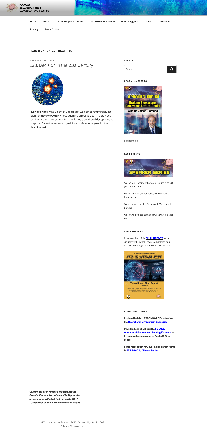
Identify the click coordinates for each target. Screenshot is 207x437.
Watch (127, 182)
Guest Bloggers (129, 21)
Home (33, 21)
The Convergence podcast (69, 21)
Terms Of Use (52, 29)
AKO (42, 422)
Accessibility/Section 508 (91, 422)
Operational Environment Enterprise (147, 321)
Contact (148, 21)
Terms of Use (77, 426)
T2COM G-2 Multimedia (102, 21)
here (135, 140)
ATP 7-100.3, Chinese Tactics (142, 350)
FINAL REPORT (154, 238)
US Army (51, 422)
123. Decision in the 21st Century (61, 65)
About (46, 21)
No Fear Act (63, 422)
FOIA (73, 422)
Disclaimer (164, 21)
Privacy (34, 29)
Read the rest (38, 127)
